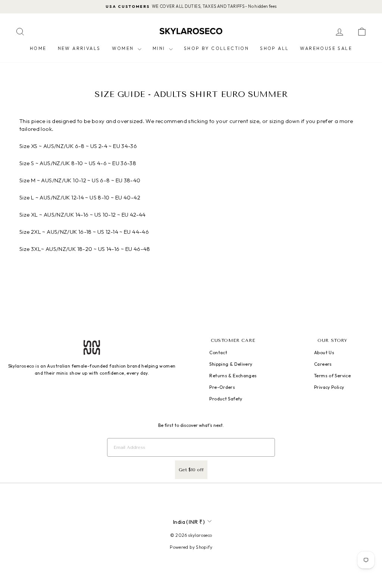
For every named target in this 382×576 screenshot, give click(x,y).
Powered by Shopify (191, 547)
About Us (324, 352)
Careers (323, 364)
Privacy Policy (329, 387)
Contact (218, 352)
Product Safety (225, 399)
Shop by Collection (216, 48)
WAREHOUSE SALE (326, 48)
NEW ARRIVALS (79, 48)
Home (38, 48)
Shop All (274, 48)
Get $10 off (191, 469)
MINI (160, 48)
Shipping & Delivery (230, 364)
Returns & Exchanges (233, 375)
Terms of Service (332, 375)
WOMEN (124, 48)
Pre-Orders (222, 387)
